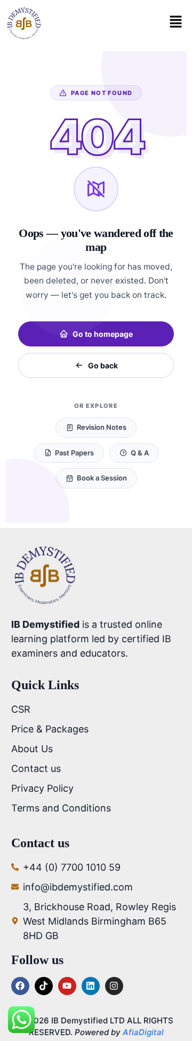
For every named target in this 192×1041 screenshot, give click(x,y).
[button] (175, 23)
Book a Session (102, 478)
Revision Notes (101, 427)
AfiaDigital (143, 1032)
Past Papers (74, 452)
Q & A (140, 452)
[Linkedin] (91, 986)
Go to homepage (103, 333)
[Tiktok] (44, 986)
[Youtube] (67, 986)
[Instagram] (114, 986)
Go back (103, 365)
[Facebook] (20, 986)
